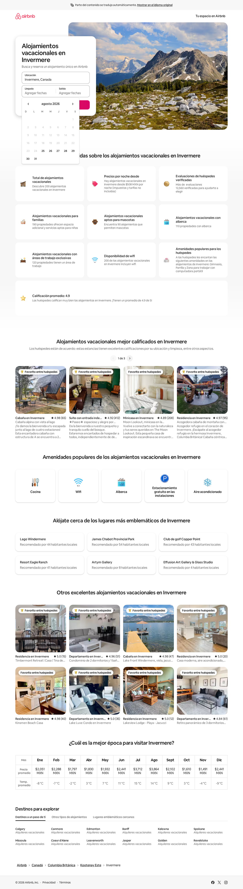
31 (35, 159)
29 (73, 151)
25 (43, 151)
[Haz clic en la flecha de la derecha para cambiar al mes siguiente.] (72, 104)
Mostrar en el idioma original (155, 5)
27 (58, 151)
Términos (65, 882)
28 (65, 151)
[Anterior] (113, 358)
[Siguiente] (130, 358)
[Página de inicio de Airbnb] (25, 16)
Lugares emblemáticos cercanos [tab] (113, 817)
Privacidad (49, 882)
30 (28, 159)
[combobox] (56, 79)
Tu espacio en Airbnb (210, 16)
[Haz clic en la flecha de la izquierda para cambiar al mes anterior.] (28, 104)
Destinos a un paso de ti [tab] (30, 817)
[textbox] (39, 93)
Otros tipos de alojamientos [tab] (69, 817)
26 (50, 151)
